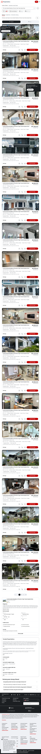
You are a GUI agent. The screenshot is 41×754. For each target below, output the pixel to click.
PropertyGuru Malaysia (4, 724)
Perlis (4, 658)
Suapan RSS (32, 741)
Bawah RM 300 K (12, 663)
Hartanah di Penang (23, 742)
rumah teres (29, 642)
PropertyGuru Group (6, 698)
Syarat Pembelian (31, 750)
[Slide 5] (21, 38)
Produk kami (4, 701)
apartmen (4, 643)
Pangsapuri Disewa (23, 726)
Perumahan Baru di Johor (33, 727)
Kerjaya (3, 702)
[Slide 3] (19, 38)
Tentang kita (4, 699)
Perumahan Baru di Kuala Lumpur (33, 729)
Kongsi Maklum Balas (16, 701)
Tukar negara (26, 698)
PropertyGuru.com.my (5, 714)
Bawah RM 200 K (5, 663)
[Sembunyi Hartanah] (35, 25)
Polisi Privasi (12, 744)
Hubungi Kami (15, 698)
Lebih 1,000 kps (10, 674)
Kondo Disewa (23, 724)
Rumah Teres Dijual (14, 727)
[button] (3, 15)
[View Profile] (5, 25)
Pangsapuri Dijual (14, 726)
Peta (30, 21)
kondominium (33, 642)
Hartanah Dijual (14, 723)
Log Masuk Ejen (32, 738)
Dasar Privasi (25, 750)
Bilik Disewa (22, 727)
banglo (10, 643)
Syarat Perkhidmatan (18, 750)
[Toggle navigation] (39, 2)
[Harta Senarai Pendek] (37, 25)
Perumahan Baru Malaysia (33, 724)
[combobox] (18, 8)
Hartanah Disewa (23, 723)
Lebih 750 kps (5, 674)
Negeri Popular (23, 736)
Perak (6, 658)
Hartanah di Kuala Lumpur (23, 739)
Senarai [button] (12, 21)
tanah (15, 643)
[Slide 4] (20, 38)
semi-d (8, 643)
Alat (30, 736)
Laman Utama (5, 5)
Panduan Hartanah (5, 727)
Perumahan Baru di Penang (33, 732)
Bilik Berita (14, 699)
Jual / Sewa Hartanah (33, 739)
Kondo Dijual (13, 724)
